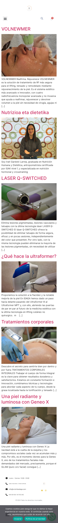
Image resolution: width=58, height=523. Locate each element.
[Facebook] (42, 490)
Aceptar (18, 519)
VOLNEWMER (16, 29)
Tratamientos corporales (27, 322)
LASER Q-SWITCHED (24, 178)
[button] (5, 18)
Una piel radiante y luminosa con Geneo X (25, 399)
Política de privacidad (35, 519)
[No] (53, 514)
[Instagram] (45, 490)
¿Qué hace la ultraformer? (28, 256)
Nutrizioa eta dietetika (25, 112)
